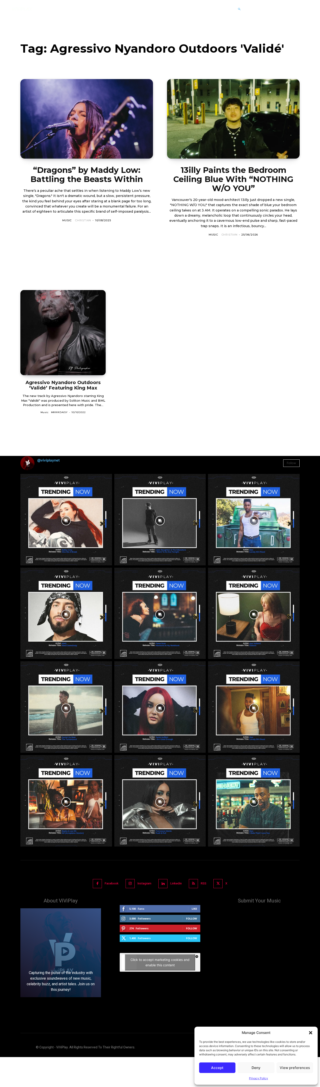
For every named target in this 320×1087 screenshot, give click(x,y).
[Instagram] (130, 883)
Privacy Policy (258, 1078)
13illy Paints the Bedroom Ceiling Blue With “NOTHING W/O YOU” (233, 179)
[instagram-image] (66, 519)
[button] (310, 1032)
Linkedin (176, 883)
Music (67, 220)
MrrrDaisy (59, 412)
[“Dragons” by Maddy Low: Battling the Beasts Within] (86, 119)
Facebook (112, 883)
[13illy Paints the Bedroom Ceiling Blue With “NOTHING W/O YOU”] (233, 119)
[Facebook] (97, 883)
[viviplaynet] (22, 9)
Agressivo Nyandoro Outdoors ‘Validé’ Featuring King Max (63, 385)
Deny (256, 1067)
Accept (217, 1067)
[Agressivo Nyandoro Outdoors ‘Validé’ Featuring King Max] (63, 332)
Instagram (144, 883)
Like (194, 908)
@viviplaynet (48, 460)
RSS (203, 883)
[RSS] (193, 883)
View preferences (295, 1067)
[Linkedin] (162, 883)
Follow (291, 463)
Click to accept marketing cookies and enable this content (160, 962)
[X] (218, 883)
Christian (83, 220)
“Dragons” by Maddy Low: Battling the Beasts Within (86, 174)
